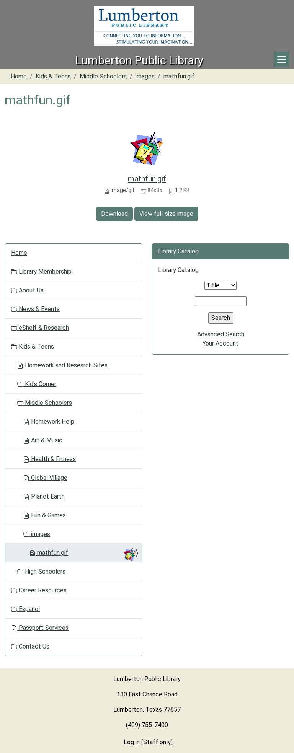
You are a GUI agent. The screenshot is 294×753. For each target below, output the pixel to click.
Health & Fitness (52, 459)
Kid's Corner (39, 384)
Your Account (220, 343)
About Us (30, 290)
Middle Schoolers (103, 76)
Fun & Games (47, 515)
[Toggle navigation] (281, 59)
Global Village (48, 477)
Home (19, 76)
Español (28, 609)
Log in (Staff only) (148, 742)
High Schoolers (44, 571)
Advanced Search (220, 334)
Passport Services (43, 627)
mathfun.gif (147, 178)
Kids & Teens (53, 76)
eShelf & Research (43, 327)
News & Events (38, 309)
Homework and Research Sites (65, 365)
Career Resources (42, 590)
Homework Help (51, 421)
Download (114, 213)
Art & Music (45, 440)
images (145, 76)
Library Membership (44, 271)
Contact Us (33, 646)
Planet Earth (47, 496)
